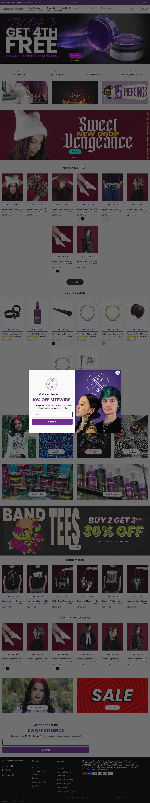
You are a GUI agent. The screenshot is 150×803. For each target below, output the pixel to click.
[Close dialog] (118, 373)
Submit (52, 421)
